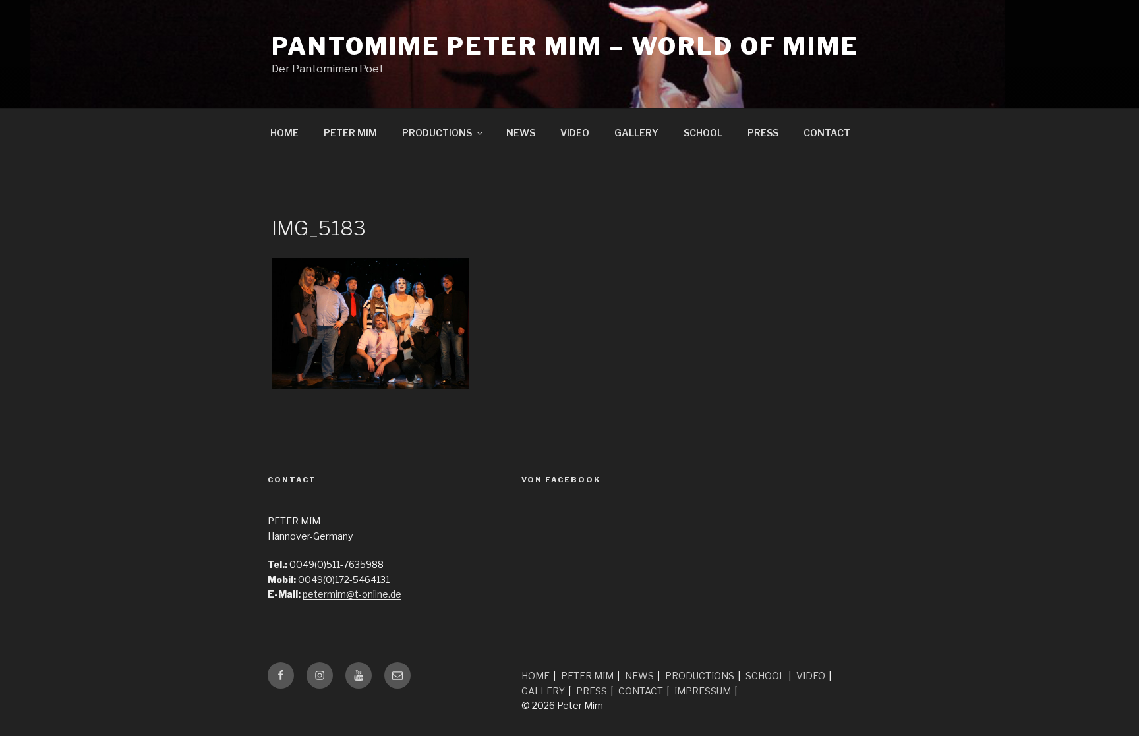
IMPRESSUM (702, 690)
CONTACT (826, 132)
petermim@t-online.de (352, 594)
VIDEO (574, 132)
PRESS (762, 132)
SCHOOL (703, 132)
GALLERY (636, 132)
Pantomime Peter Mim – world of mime (565, 46)
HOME (284, 132)
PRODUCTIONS (437, 132)
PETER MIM (350, 132)
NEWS (520, 132)
